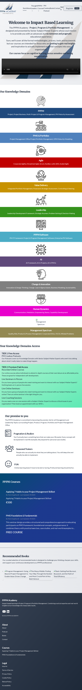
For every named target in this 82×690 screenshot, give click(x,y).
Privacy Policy (7, 674)
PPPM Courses (40, 7)
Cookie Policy (6, 678)
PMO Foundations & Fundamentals (21, 515)
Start (24, 8)
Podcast (4, 632)
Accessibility (6, 685)
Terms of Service (7, 670)
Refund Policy (6, 682)
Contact (57, 8)
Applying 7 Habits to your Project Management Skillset (30, 491)
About (28, 8)
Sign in (61, 8)
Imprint (4, 666)
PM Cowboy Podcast (47, 8)
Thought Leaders (34, 7)
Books (52, 8)
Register (72, 8)
